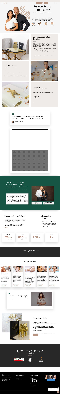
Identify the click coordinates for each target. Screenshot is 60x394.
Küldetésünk (6, 227)
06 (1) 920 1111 (32, 378)
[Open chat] (58, 392)
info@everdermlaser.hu (33, 379)
